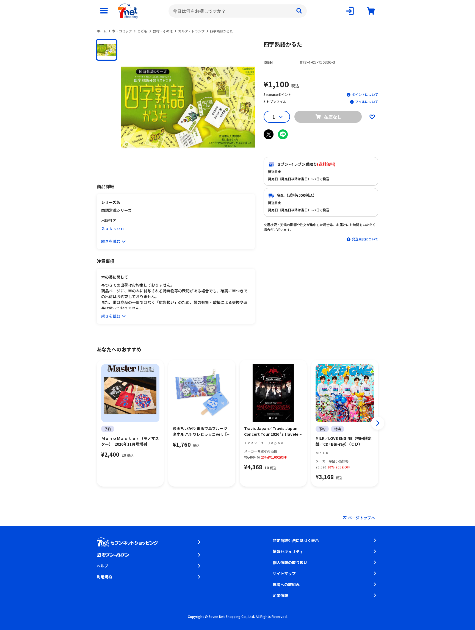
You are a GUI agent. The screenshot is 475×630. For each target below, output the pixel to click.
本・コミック (122, 31)
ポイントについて (365, 94)
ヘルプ (102, 565)
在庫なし (332, 116)
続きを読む (110, 241)
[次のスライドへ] (377, 423)
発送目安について (365, 239)
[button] (106, 50)
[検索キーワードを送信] (299, 11)
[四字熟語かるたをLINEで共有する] (283, 134)
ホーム (102, 31)
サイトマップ (284, 573)
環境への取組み (286, 584)
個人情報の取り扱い (290, 562)
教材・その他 (163, 31)
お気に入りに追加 (372, 117)
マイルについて (366, 101)
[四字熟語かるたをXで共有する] (269, 134)
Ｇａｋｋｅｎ (112, 228)
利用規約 (104, 576)
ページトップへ (361, 517)
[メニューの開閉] (104, 11)
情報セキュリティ (288, 551)
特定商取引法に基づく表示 (296, 540)
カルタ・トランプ (191, 31)
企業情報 (280, 595)
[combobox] (238, 11)
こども (142, 31)
